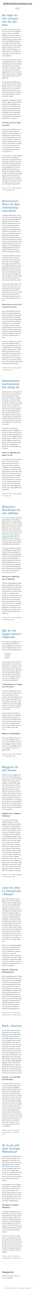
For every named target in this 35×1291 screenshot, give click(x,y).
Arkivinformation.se (17, 3)
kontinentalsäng (12, 225)
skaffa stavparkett (12, 39)
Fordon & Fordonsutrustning (10, 1275)
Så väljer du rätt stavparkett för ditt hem (10, 20)
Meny (17, 8)
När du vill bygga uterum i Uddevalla (12, 634)
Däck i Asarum (12, 1025)
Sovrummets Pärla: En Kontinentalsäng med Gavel (11, 205)
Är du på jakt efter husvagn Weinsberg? (11, 1148)
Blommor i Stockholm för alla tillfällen (11, 510)
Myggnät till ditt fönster (10, 768)
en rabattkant (15, 410)
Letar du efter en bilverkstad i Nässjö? (11, 891)
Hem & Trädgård (16, 188)
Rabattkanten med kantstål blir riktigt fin (11, 384)
